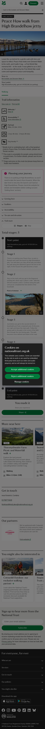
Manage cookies (21, 382)
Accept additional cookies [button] (22, 369)
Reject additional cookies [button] (22, 376)
